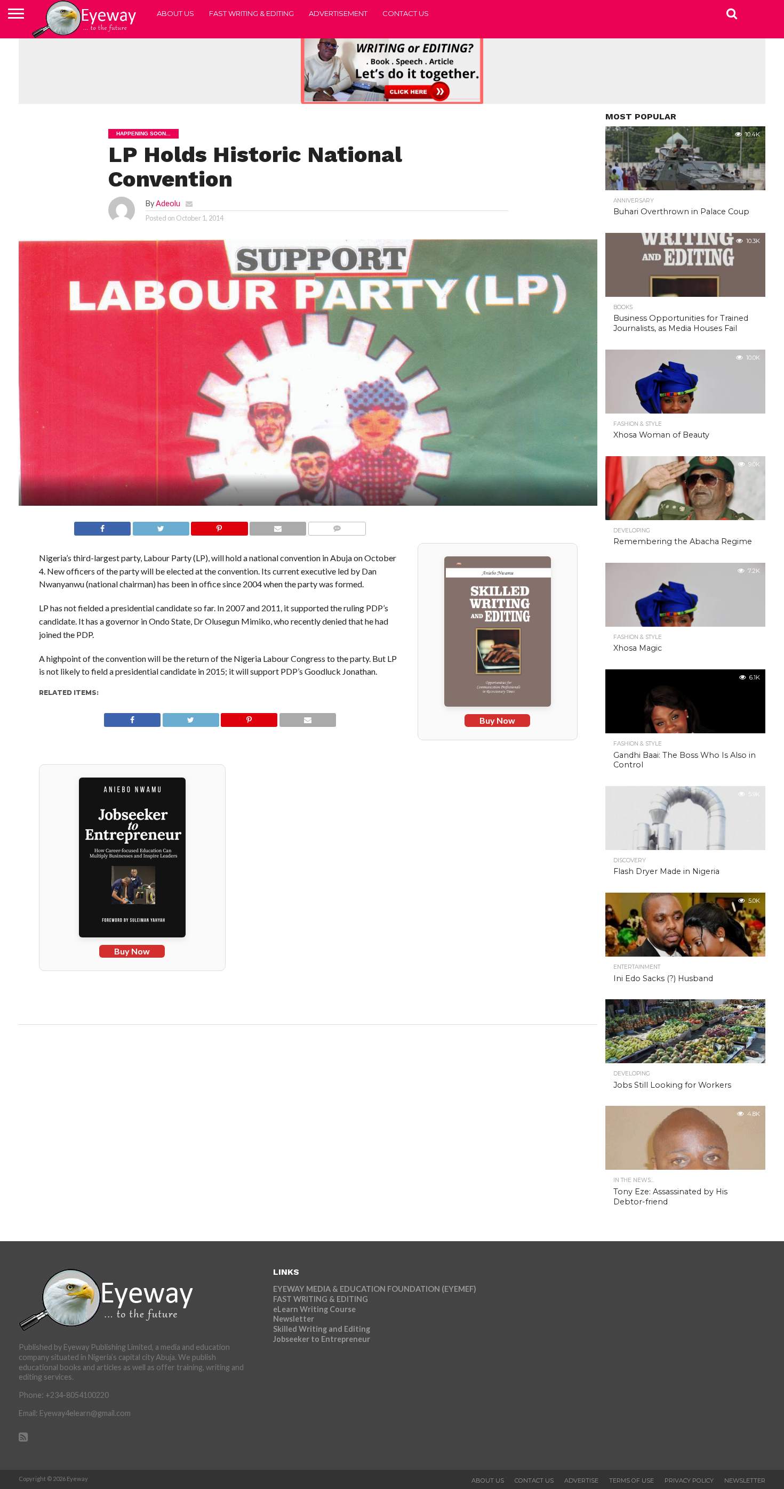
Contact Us (405, 13)
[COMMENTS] (337, 526)
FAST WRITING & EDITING (251, 13)
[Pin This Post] (219, 526)
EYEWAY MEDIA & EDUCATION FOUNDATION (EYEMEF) (374, 1288)
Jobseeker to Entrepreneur (321, 1339)
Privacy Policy (689, 1480)
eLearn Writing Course (314, 1309)
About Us (175, 13)
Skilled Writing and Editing (321, 1328)
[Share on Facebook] (102, 526)
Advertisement (338, 13)
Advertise (581, 1480)
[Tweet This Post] (160, 526)
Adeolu (168, 203)
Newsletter (293, 1318)
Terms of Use (631, 1480)
